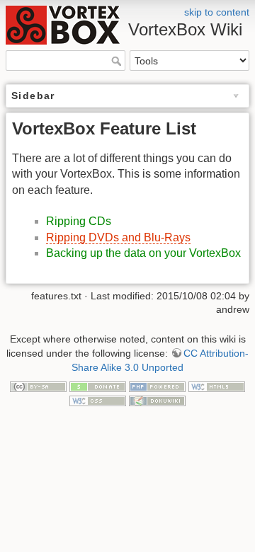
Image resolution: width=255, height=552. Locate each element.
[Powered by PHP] (157, 385)
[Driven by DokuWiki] (157, 400)
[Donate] (97, 385)
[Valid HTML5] (216, 385)
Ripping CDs (78, 221)
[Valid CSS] (97, 400)
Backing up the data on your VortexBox (143, 253)
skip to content (216, 12)
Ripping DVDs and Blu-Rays (118, 237)
